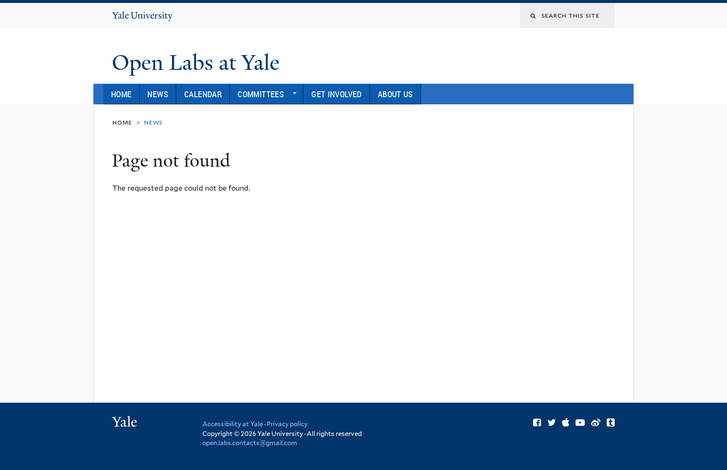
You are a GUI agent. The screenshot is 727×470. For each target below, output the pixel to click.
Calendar (203, 94)
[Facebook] (537, 422)
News (157, 94)
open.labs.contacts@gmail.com (249, 443)
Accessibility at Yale (232, 424)
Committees (257, 96)
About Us (395, 94)
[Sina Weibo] (595, 422)
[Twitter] (551, 422)
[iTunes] (565, 422)
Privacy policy (287, 424)
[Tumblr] (611, 422)
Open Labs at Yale (201, 63)
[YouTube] (580, 422)
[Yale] (125, 422)
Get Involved (336, 94)
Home (121, 94)
